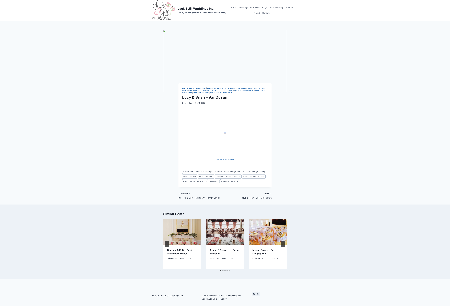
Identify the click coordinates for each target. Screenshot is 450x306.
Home (233, 7)
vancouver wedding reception (195, 181)
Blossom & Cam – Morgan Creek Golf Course (199, 196)
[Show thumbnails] (225, 159)
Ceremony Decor (209, 90)
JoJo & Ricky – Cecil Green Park (257, 196)
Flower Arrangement (244, 90)
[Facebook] (254, 294)
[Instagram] (258, 294)
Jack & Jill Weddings (204, 172)
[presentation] (182, 231)
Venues (289, 7)
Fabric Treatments (226, 90)
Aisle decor (201, 88)
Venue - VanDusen (224, 93)
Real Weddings (277, 7)
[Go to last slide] (167, 244)
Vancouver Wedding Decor (253, 176)
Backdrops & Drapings (247, 88)
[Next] (283, 244)
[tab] (220, 270)
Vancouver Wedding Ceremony (228, 176)
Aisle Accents (188, 88)
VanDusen (214, 181)
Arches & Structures (216, 88)
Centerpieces (195, 90)
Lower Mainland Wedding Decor (227, 172)
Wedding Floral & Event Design (252, 7)
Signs (212, 93)
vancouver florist (206, 176)
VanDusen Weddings (229, 181)
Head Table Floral (201, 93)
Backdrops (231, 88)
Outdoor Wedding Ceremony (254, 172)
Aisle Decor (188, 172)
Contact (266, 13)
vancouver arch (189, 176)
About (257, 13)
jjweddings (188, 103)
